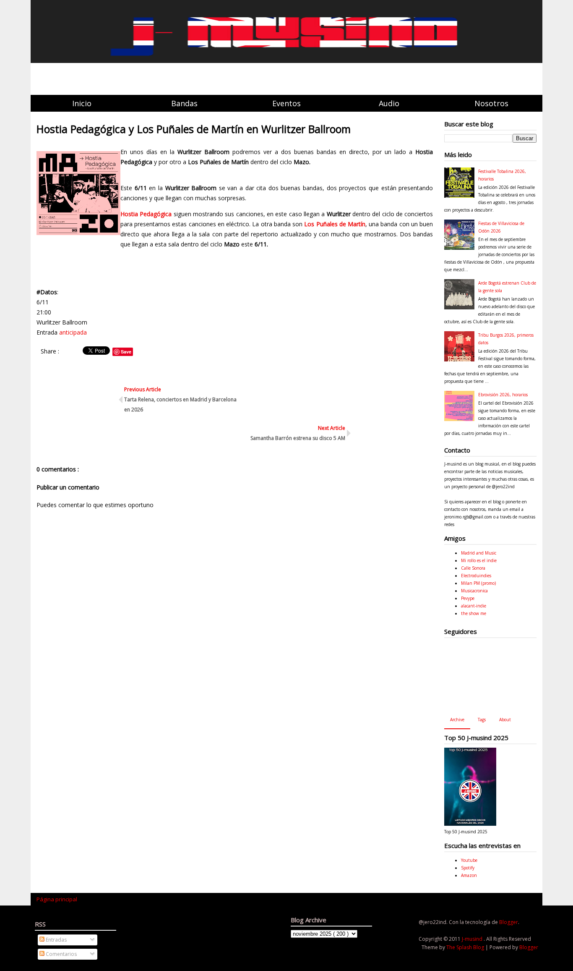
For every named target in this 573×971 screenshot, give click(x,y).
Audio (389, 103)
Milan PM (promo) (478, 583)
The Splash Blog (465, 947)
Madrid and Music (478, 553)
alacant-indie (473, 606)
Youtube (469, 860)
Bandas (184, 103)
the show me (473, 613)
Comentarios (60, 954)
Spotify (467, 868)
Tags (482, 719)
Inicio (81, 103)
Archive (457, 719)
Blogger (508, 922)
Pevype (467, 598)
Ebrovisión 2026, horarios (503, 395)
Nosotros (491, 103)
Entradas (55, 939)
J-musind (473, 938)
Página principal (56, 899)
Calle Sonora (473, 568)
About (505, 719)
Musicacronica (474, 591)
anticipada (73, 332)
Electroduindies (476, 575)
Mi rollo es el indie (479, 560)
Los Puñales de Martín (334, 224)
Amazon (469, 875)
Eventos (286, 103)
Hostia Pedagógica (146, 214)
